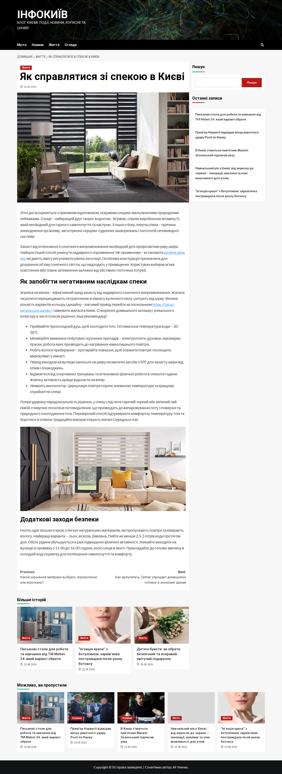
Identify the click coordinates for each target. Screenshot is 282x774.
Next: (150, 577)
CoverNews (153, 767)
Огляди (71, 45)
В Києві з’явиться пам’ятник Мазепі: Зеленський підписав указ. (222, 152)
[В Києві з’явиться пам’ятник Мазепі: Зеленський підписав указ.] (141, 707)
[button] (262, 44)
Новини (38, 45)
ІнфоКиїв (42, 14)
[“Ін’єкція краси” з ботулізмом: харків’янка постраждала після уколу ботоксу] (102, 625)
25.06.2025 (30, 86)
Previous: (58, 577)
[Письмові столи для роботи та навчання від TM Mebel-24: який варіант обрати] (44, 625)
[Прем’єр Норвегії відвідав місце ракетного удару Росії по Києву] (90, 707)
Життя (54, 45)
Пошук (198, 67)
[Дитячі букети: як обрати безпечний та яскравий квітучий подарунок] (161, 625)
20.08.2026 (146, 664)
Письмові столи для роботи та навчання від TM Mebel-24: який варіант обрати (44, 654)
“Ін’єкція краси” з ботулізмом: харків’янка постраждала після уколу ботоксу (226, 193)
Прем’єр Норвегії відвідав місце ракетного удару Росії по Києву (227, 134)
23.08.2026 (30, 664)
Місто (22, 45)
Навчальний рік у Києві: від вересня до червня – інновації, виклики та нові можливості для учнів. (224, 173)
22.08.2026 (88, 669)
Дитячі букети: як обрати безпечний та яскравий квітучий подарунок (158, 654)
